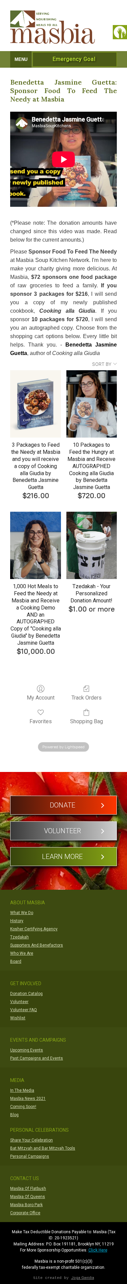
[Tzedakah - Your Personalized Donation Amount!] (91, 545)
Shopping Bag (86, 721)
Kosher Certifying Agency (34, 929)
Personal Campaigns (29, 1156)
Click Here (97, 1250)
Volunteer (62, 831)
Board (15, 961)
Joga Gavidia (82, 1278)
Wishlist (17, 1018)
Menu (21, 59)
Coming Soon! (23, 1106)
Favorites (40, 721)
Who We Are (21, 953)
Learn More (62, 857)
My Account (41, 697)
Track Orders (86, 697)
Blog (14, 1114)
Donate (62, 805)
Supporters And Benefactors (36, 945)
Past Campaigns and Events (36, 1058)
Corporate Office (25, 1213)
